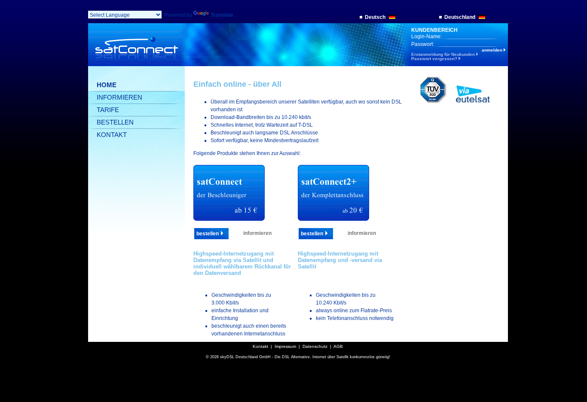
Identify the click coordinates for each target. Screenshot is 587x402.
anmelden (493, 50)
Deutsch (376, 17)
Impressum (285, 346)
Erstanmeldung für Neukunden (443, 54)
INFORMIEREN (119, 97)
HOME (106, 84)
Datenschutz (315, 346)
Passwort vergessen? (435, 58)
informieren (257, 233)
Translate (222, 15)
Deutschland (460, 17)
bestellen (208, 234)
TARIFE (108, 109)
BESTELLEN (115, 122)
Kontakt (260, 346)
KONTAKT (112, 134)
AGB (338, 346)
